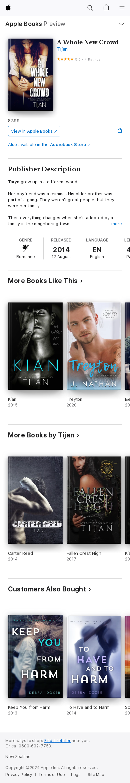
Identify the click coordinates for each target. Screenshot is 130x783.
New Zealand (18, 756)
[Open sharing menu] (120, 131)
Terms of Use (51, 774)
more (116, 223)
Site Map (96, 774)
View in (32, 131)
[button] (90, 8)
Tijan (62, 49)
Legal (76, 774)
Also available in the (47, 144)
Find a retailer (57, 740)
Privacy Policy (18, 774)
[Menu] (122, 8)
